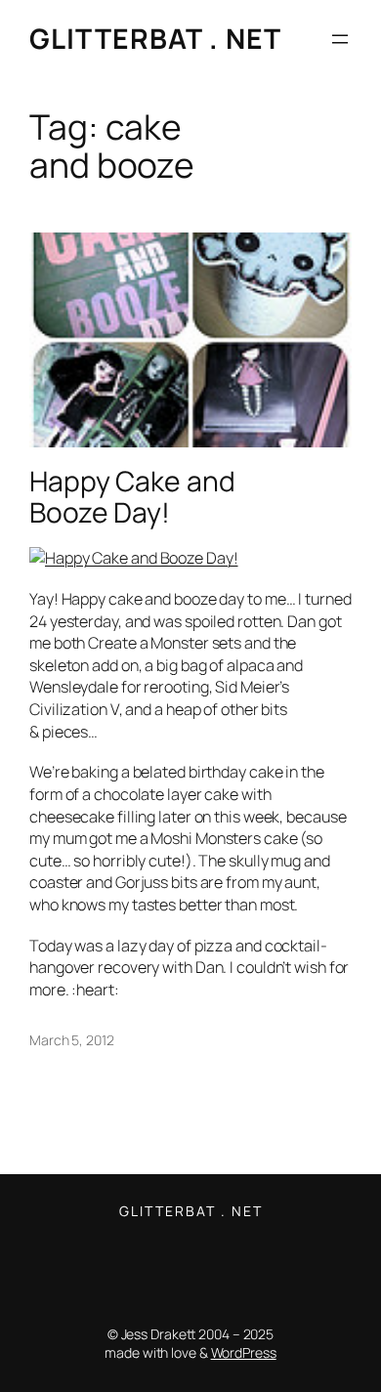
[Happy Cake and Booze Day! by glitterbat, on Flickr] (133, 558)
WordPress (243, 1352)
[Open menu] (340, 39)
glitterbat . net (155, 38)
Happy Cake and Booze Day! (132, 497)
